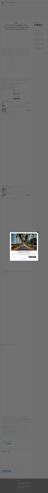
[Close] (38, 232)
